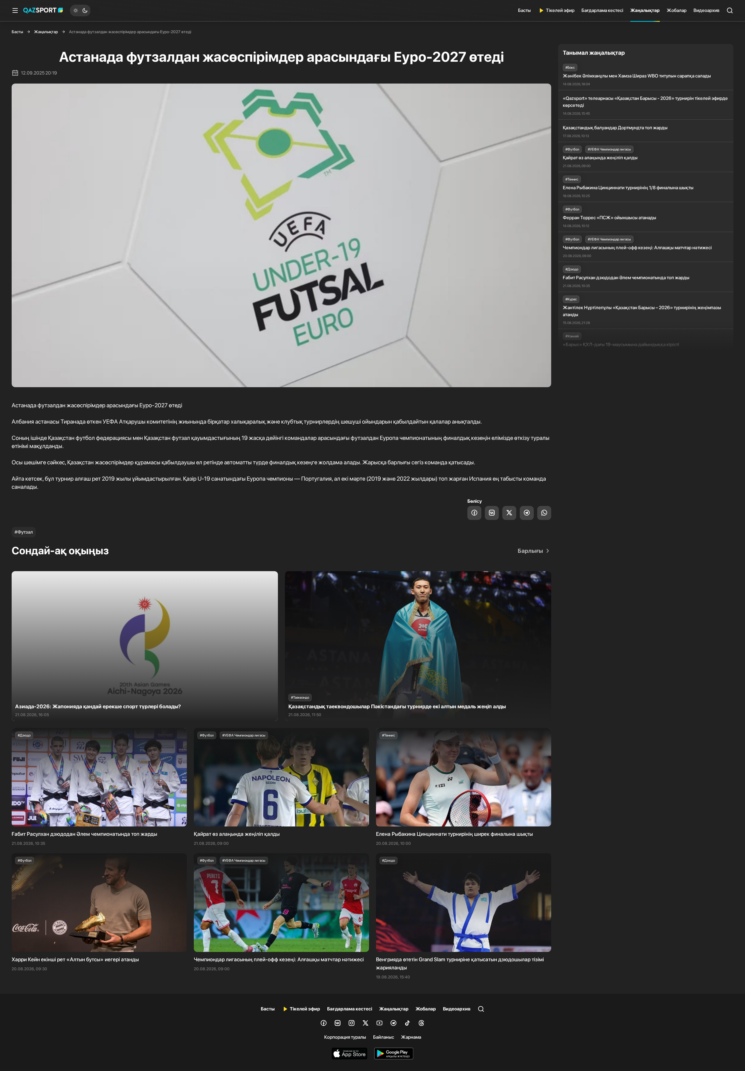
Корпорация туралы (345, 1037)
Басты (524, 10)
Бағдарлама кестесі (602, 10)
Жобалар (677, 10)
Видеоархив (706, 10)
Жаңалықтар (645, 10)
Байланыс (383, 1037)
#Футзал (24, 532)
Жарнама (411, 1037)
